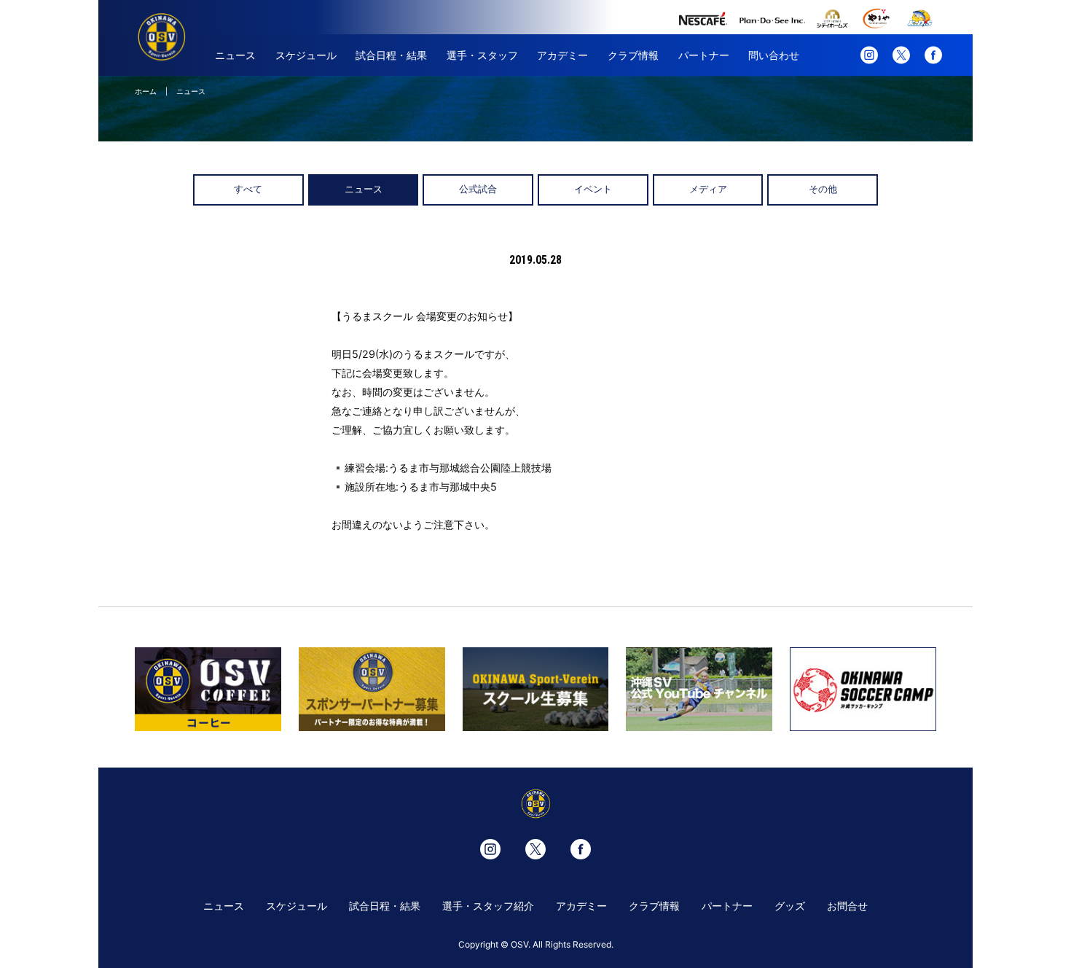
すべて (248, 189)
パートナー (703, 55)
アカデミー (562, 55)
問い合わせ (773, 55)
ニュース (235, 55)
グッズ (789, 905)
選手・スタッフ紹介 (488, 905)
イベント (593, 189)
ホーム (146, 91)
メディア (708, 189)
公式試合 (478, 189)
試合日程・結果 (391, 55)
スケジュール (306, 55)
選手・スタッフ (482, 55)
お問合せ (847, 905)
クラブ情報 (633, 55)
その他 (823, 189)
